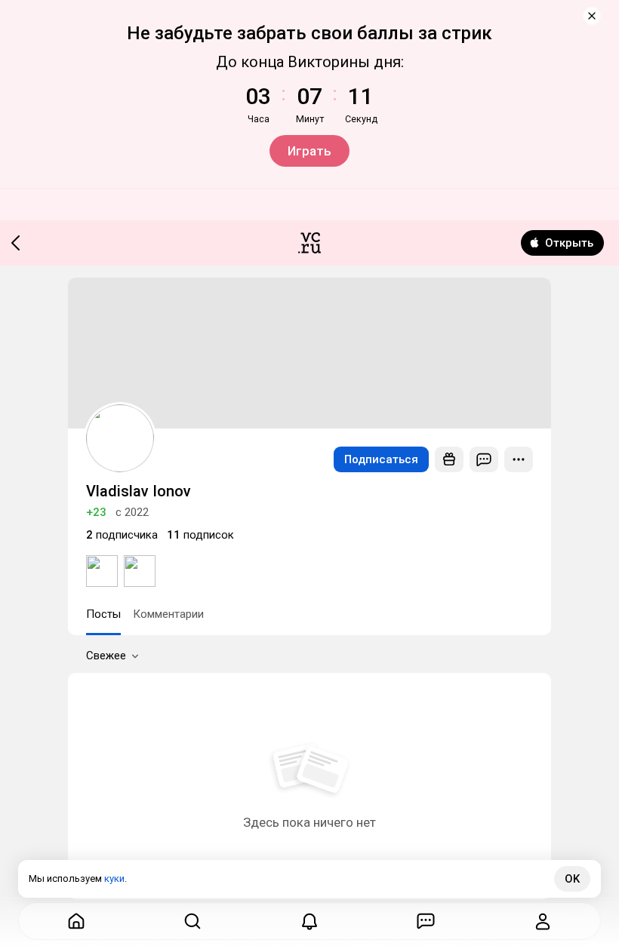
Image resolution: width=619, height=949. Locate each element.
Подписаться (381, 459)
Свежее (106, 655)
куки (114, 878)
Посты (103, 614)
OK (572, 879)
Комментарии (168, 614)
